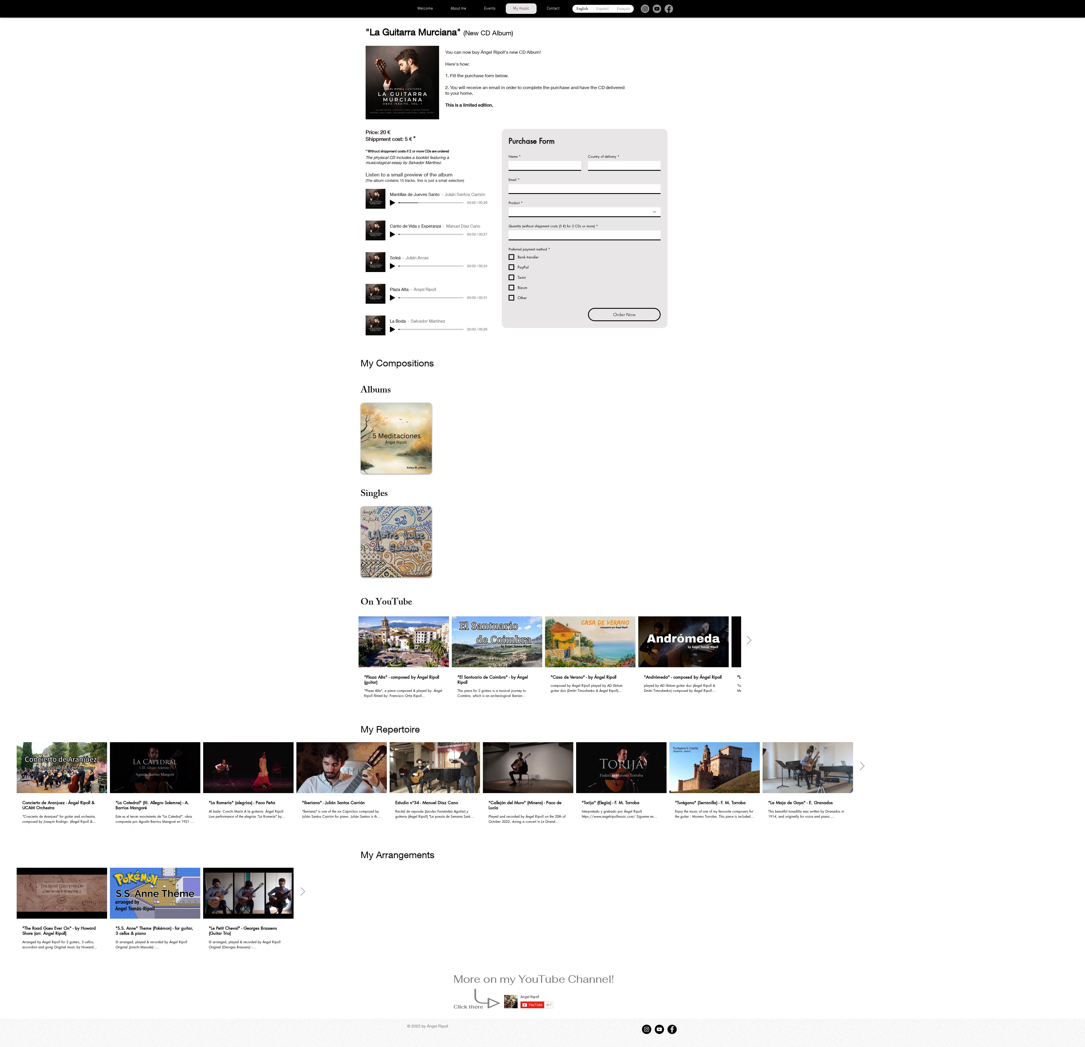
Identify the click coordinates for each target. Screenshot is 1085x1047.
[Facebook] (669, 9)
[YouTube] (659, 1029)
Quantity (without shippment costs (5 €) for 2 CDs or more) (553, 226)
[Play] (392, 203)
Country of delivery (603, 156)
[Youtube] (657, 9)
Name (515, 156)
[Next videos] (749, 640)
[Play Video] (403, 641)
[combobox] (585, 212)
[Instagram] (645, 9)
